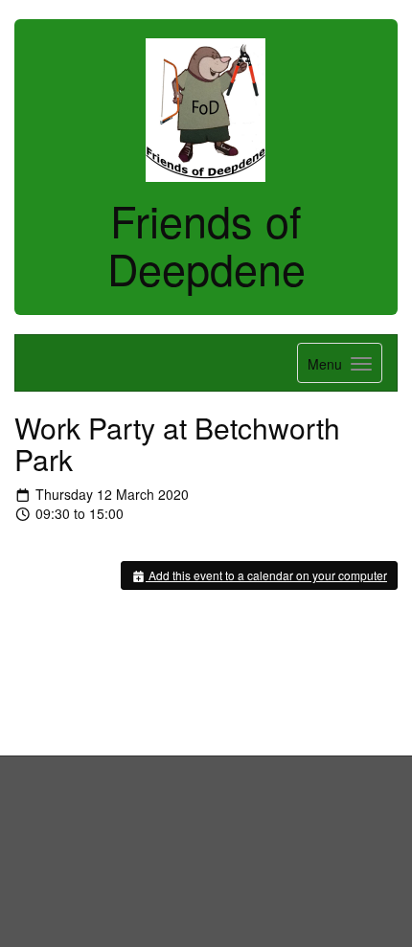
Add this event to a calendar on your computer (266, 575)
